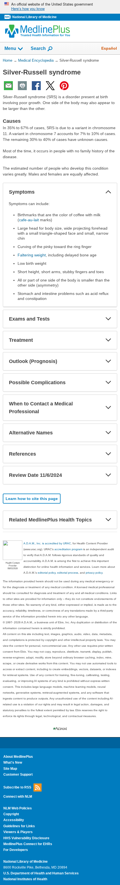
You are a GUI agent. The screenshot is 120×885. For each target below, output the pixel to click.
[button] (108, 192)
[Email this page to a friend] (8, 85)
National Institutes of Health (25, 879)
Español (109, 48)
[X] (50, 85)
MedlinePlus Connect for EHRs (27, 844)
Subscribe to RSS (17, 787)
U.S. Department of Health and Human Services (41, 873)
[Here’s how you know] (60, 7)
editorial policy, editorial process (58, 572)
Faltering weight (32, 255)
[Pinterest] (64, 85)
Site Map (10, 769)
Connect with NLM (17, 797)
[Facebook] (36, 85)
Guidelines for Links (19, 826)
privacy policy (94, 572)
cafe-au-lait (29, 220)
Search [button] (38, 48)
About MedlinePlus (18, 757)
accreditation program (68, 549)
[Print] (22, 85)
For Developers (15, 850)
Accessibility (13, 820)
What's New (12, 762)
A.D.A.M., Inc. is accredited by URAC (47, 543)
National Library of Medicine (34, 17)
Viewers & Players (18, 832)
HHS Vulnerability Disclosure (26, 838)
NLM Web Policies (17, 808)
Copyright (11, 814)
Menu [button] (10, 48)
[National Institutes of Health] (8, 17)
